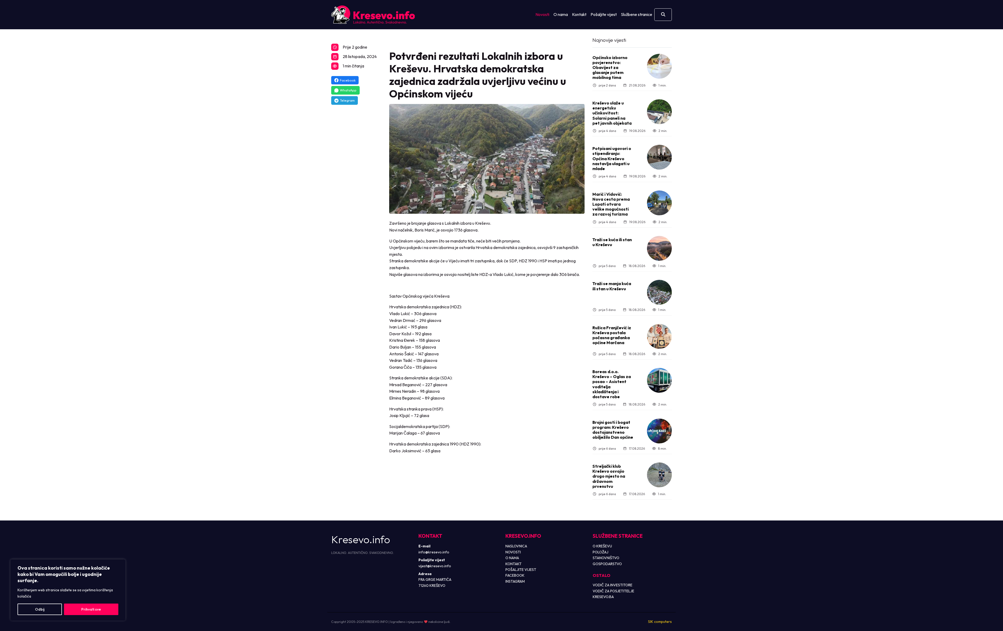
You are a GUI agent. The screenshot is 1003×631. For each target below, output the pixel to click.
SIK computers (660, 621)
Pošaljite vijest (604, 14)
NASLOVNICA (516, 546)
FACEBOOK (514, 575)
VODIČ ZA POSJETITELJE (613, 591)
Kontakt (579, 14)
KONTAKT (513, 563)
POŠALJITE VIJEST (520, 569)
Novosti (542, 14)
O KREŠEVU (602, 546)
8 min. (662, 448)
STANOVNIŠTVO (606, 557)
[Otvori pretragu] (663, 14)
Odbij (39, 609)
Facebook (347, 80)
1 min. (662, 85)
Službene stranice (636, 14)
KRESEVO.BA (603, 596)
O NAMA (512, 557)
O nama (560, 14)
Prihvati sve (91, 609)
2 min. (662, 131)
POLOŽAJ (600, 552)
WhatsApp (348, 90)
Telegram (347, 100)
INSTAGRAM (515, 581)
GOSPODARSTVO (607, 563)
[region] (67, 590)
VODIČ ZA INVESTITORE (612, 585)
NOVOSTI (513, 552)
